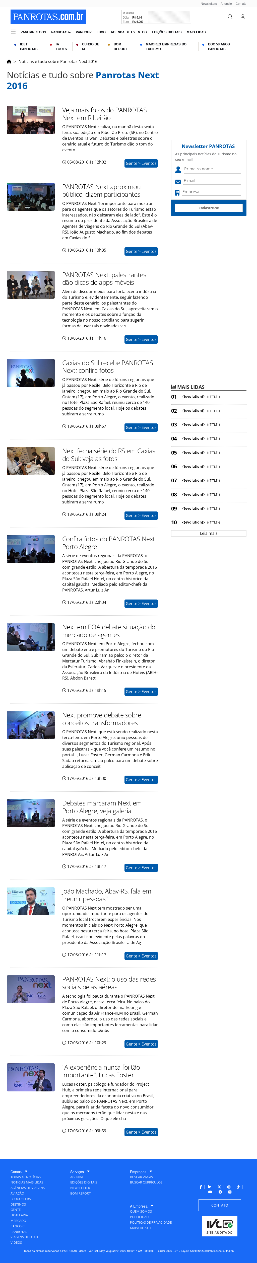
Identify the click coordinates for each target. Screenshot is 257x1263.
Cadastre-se (209, 207)
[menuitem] (207, 3)
